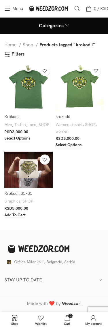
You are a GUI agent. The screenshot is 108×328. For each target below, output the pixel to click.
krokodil (63, 116)
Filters (18, 54)
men (32, 124)
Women (62, 124)
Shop (28, 45)
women (62, 131)
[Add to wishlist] (45, 71)
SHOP (44, 124)
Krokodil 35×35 (18, 193)
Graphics (12, 201)
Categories (51, 25)
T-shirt (20, 124)
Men (8, 124)
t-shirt (77, 124)
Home (11, 45)
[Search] (77, 8)
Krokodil (12, 116)
